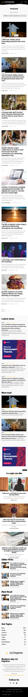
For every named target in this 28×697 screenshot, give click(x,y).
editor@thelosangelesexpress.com (14, 675)
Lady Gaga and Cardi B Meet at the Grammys (14, 261)
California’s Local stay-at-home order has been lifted (14, 494)
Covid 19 (22, 15)
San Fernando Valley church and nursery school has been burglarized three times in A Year (13, 78)
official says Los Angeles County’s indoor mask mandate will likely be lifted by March (14, 380)
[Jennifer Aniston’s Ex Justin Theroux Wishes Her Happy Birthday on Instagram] (14, 281)
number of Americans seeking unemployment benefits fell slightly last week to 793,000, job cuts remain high (13, 190)
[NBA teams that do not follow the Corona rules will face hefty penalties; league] (14, 511)
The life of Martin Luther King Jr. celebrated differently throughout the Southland (14, 226)
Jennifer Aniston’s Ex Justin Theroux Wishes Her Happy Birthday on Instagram (12, 294)
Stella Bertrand (6, 202)
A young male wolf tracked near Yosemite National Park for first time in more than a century (13, 115)
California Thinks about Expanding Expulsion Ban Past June (13, 41)
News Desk (4, 270)
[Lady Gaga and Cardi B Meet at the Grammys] (14, 250)
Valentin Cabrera (14, 557)
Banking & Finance (8, 15)
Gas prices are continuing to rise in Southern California (17, 575)
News (3, 37)
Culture (4, 222)
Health (3, 145)
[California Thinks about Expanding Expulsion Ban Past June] (14, 29)
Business (16, 15)
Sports (14, 517)
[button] (22, 2)
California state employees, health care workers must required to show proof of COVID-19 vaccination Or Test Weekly (14, 550)
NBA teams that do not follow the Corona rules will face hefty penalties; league (14, 521)
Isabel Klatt (5, 90)
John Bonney (5, 126)
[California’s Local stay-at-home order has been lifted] (14, 484)
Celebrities (5, 257)
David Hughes (5, 53)
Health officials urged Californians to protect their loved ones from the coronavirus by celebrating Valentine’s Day (13, 152)
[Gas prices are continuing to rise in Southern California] (5, 576)
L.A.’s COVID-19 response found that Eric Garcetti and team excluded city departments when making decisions (18, 565)
